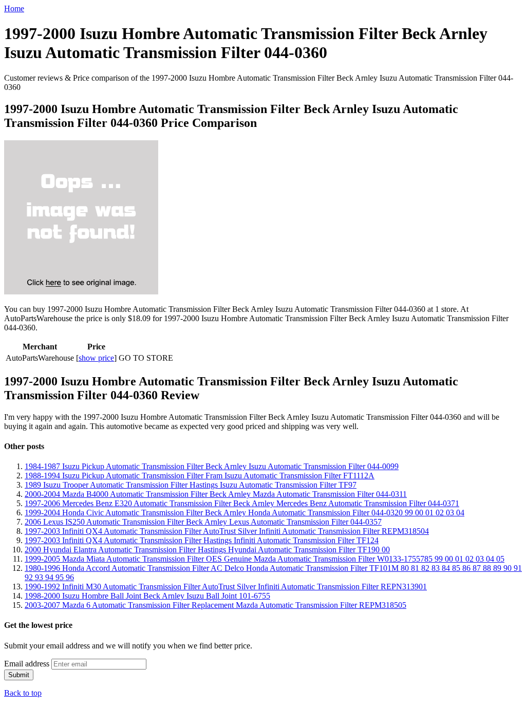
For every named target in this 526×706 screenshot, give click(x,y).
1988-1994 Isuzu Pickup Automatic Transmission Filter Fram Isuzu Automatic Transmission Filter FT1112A (199, 475)
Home (14, 8)
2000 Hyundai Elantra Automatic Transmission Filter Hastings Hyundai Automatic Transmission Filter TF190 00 (207, 549)
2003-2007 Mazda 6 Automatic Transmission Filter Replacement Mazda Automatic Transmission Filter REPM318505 (215, 605)
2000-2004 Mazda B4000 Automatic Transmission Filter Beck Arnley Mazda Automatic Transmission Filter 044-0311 (216, 494)
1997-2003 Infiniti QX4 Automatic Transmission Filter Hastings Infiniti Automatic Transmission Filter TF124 (202, 540)
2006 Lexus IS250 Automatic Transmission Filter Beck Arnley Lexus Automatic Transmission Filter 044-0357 (203, 521)
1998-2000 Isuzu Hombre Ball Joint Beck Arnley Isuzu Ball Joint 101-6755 (147, 595)
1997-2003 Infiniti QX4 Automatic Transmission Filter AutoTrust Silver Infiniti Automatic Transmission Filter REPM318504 (227, 531)
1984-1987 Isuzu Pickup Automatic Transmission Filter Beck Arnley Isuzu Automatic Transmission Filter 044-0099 (212, 466)
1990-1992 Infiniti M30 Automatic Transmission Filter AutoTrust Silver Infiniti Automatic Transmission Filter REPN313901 (226, 586)
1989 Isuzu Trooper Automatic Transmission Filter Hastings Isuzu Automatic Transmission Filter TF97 (190, 484)
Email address (26, 663)
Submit (18, 675)
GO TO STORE (146, 358)
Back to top (23, 693)
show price (96, 358)
